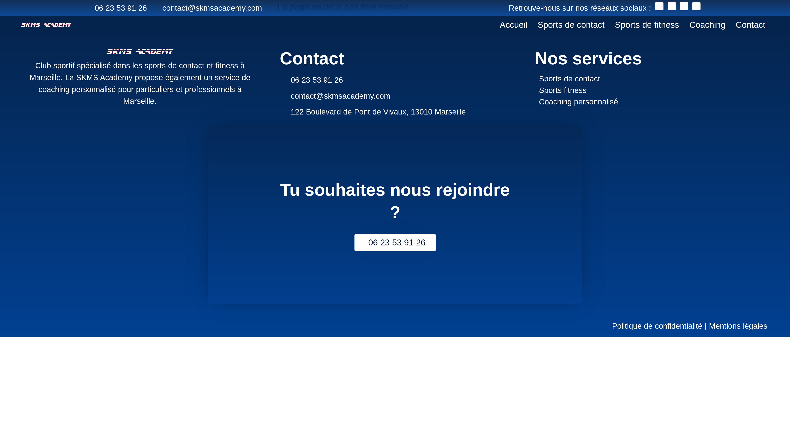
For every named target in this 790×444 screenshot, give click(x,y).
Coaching (707, 25)
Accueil (513, 25)
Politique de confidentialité (657, 325)
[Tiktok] (696, 6)
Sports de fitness (647, 25)
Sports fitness (563, 90)
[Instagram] (672, 6)
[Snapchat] (684, 6)
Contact (750, 25)
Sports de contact (571, 25)
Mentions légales (737, 325)
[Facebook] (659, 6)
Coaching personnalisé (578, 101)
